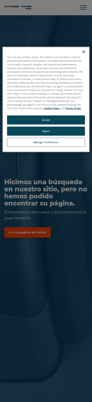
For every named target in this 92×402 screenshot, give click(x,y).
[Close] (83, 52)
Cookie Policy (51, 108)
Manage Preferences (46, 142)
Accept (46, 120)
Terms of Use (73, 108)
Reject (46, 131)
